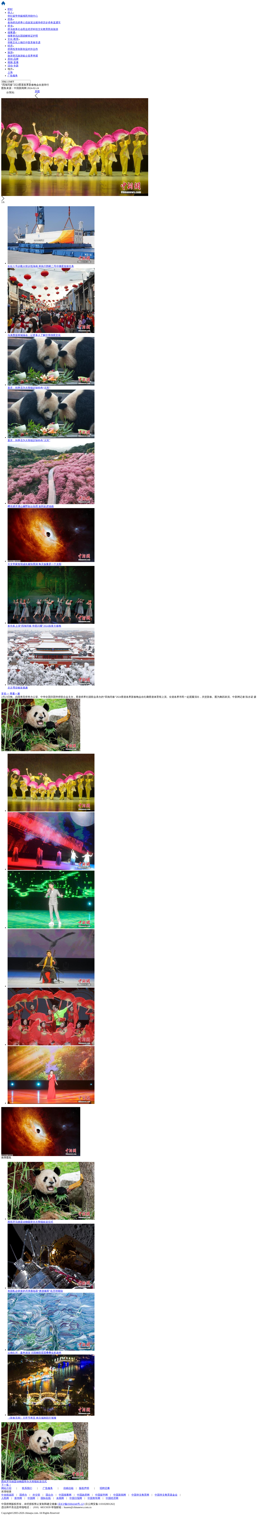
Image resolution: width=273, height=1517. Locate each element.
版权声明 (84, 1488)
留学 (15, 16)
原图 (37, 91)
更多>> (5, 693)
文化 (15, 42)
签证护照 (33, 35)
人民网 (5, 1498)
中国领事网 (65, 1494)
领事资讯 (13, 35)
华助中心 (33, 16)
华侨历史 (43, 22)
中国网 (31, 1498)
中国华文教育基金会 (166, 1494)
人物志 (21, 42)
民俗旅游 (53, 29)
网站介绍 (6, 1488)
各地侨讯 (13, 22)
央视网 (60, 1498)
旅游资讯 (13, 55)
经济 (10, 45)
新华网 (18, 1498)
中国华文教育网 (140, 1494)
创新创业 (23, 49)
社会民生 (23, 29)
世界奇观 (33, 55)
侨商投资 (13, 49)
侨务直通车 (54, 22)
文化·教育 (13, 39)
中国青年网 (94, 1498)
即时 (10, 9)
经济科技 (33, 29)
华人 (10, 12)
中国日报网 (75, 1498)
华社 (10, 16)
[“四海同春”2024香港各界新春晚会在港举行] (51, 810)
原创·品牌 (13, 59)
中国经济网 (112, 1498)
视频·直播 (13, 62)
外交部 (36, 1494)
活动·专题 (13, 65)
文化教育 (43, 29)
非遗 (37, 42)
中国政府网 (83, 1494)
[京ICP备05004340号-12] (71, 1504)
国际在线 (46, 1498)
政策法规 (33, 22)
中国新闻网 (119, 1494)
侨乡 (10, 25)
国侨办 (23, 1494)
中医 (27, 42)
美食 (32, 42)
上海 (10, 72)
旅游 (10, 52)
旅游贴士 (23, 55)
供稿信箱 (68, 1488)
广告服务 (13, 75)
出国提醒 (23, 35)
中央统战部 (7, 1494)
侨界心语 (23, 22)
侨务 (10, 19)
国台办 (49, 1494)
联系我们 (27, 1488)
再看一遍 (15, 693)
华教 (10, 42)
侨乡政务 (13, 29)
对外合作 (33, 49)
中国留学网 (101, 1494)
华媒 (20, 16)
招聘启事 (105, 1488)
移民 (25, 16)
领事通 (11, 32)
